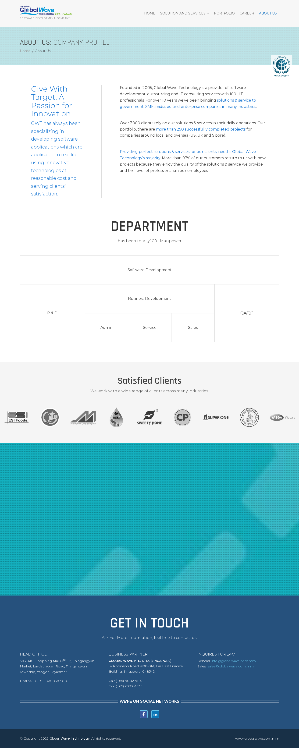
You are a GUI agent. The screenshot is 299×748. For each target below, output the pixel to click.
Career (247, 13)
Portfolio (224, 13)
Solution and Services (183, 13)
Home (149, 13)
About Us (268, 13)
